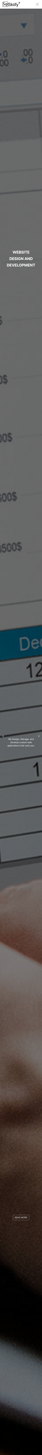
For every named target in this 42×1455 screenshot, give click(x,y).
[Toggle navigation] (37, 4)
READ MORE (21, 1217)
